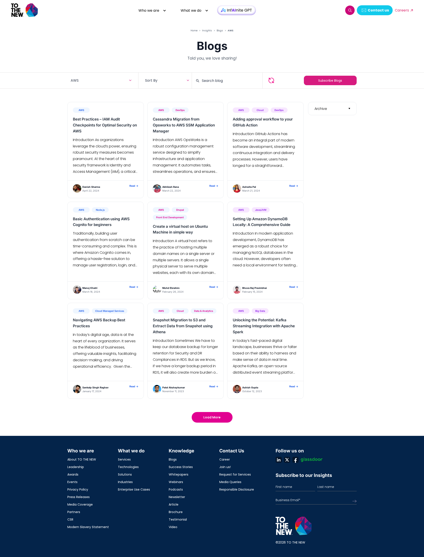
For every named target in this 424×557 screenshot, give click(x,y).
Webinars (176, 482)
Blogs (220, 30)
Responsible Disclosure (236, 489)
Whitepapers (178, 474)
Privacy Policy (77, 489)
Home (194, 30)
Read (133, 185)
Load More (212, 417)
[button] (350, 10)
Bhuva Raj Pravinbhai (254, 288)
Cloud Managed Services (109, 310)
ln (279, 460)
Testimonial (178, 519)
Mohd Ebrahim (171, 288)
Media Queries (230, 482)
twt (287, 460)
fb (295, 460)
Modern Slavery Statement (88, 527)
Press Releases (78, 497)
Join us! (225, 467)
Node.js (100, 209)
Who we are (148, 10)
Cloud (260, 110)
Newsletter (177, 497)
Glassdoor (311, 460)
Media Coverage (80, 504)
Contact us (378, 10)
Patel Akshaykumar (173, 387)
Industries (125, 482)
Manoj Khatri (89, 288)
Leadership (75, 467)
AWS (81, 110)
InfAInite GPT (236, 10)
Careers (402, 10)
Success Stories (181, 467)
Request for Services (235, 474)
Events (72, 482)
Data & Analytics (203, 310)
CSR (70, 519)
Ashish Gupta (250, 387)
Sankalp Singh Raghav (95, 387)
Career (224, 459)
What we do (191, 10)
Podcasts (176, 489)
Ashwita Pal (249, 186)
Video (173, 527)
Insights (207, 30)
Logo (24, 10)
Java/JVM (260, 209)
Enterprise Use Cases (134, 489)
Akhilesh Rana (170, 186)
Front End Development (170, 217)
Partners (73, 512)
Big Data (260, 310)
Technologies (128, 467)
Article (173, 504)
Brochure (176, 512)
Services (124, 459)
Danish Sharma (91, 186)
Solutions (125, 474)
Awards (72, 474)
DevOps (180, 110)
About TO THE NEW (81, 459)
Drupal (180, 209)
